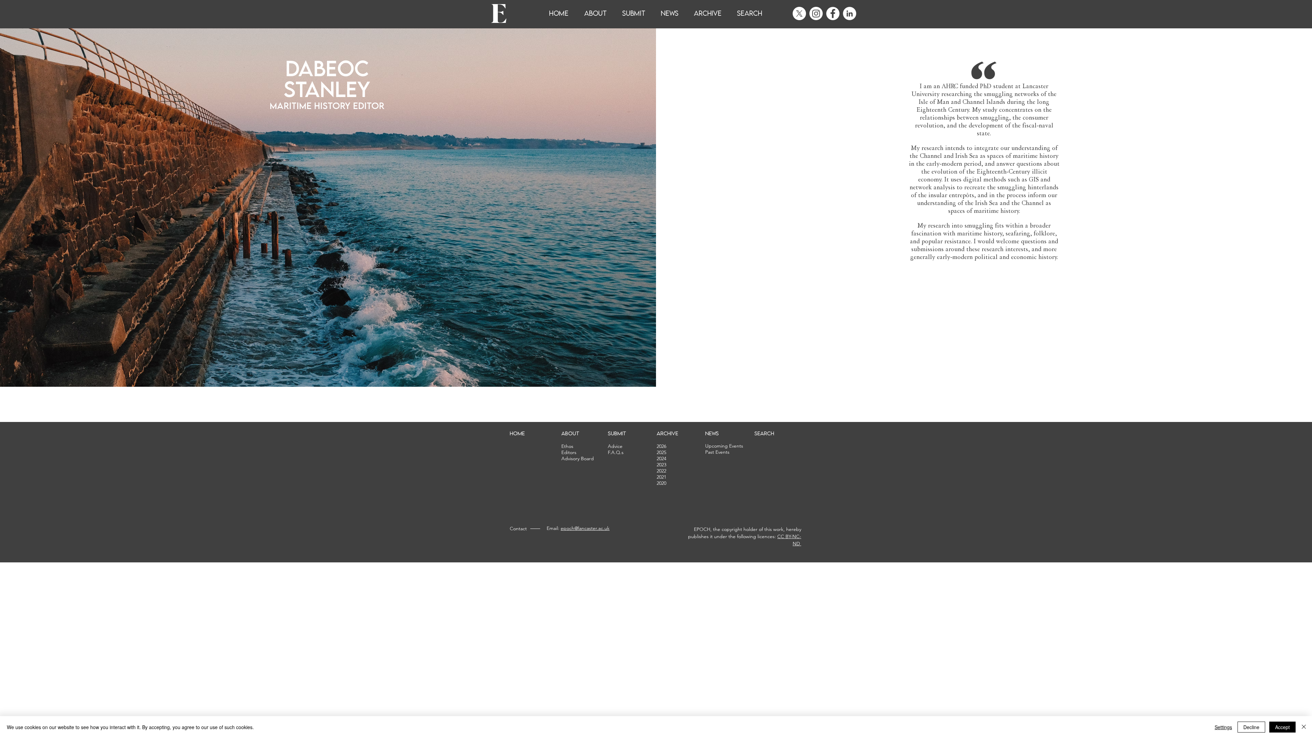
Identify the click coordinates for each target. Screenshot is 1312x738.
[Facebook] (832, 13)
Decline (1251, 727)
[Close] (1304, 727)
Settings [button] (1223, 727)
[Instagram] (816, 13)
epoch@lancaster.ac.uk (585, 528)
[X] (799, 13)
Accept (1282, 727)
